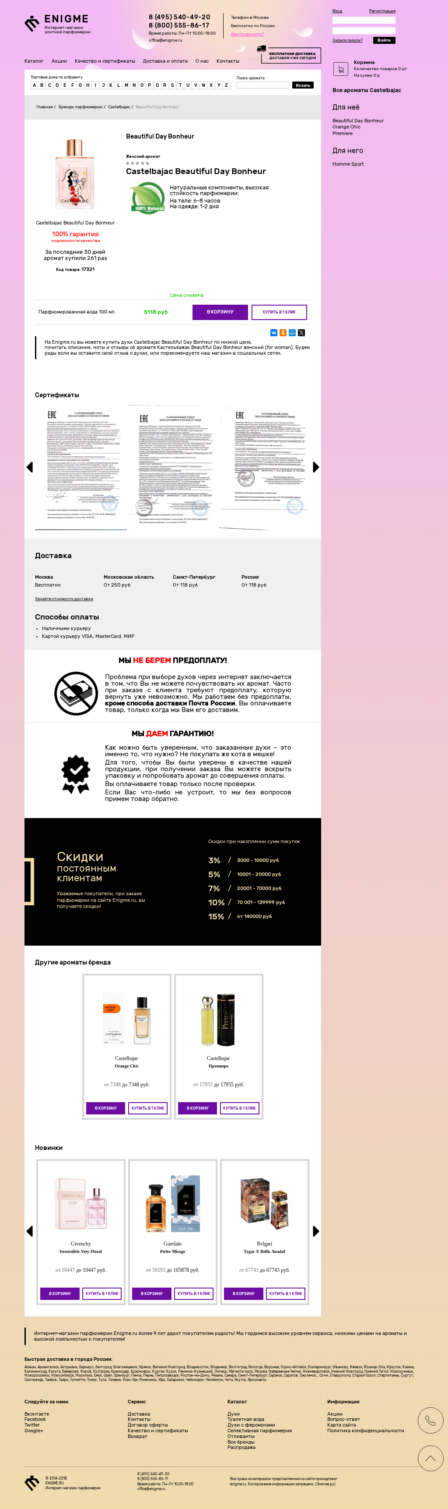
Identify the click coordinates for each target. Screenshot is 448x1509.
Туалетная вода (246, 1419)
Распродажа (242, 1447)
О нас (202, 61)
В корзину (220, 312)
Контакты (228, 61)
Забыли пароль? (347, 41)
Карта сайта (341, 1425)
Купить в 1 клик (279, 312)
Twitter (32, 1425)
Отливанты (241, 1436)
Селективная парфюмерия (260, 1431)
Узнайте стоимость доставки (64, 598)
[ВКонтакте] (273, 332)
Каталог (34, 61)
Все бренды (241, 1442)
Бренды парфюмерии (80, 106)
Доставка (139, 1414)
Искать (303, 85)
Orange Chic (346, 127)
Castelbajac (119, 106)
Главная (44, 106)
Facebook (35, 1419)
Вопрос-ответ (343, 1419)
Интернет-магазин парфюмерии (73, 1333)
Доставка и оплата (165, 61)
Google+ (33, 1431)
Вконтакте (36, 1414)
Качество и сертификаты (105, 61)
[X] (301, 332)
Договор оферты (148, 1425)
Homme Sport (348, 164)
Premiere (342, 133)
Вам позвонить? (247, 34)
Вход (337, 11)
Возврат (137, 1436)
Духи (234, 1414)
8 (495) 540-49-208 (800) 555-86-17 (179, 21)
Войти (384, 40)
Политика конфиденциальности (365, 1431)
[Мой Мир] (292, 332)
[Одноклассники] (283, 332)
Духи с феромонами (251, 1425)
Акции (59, 61)
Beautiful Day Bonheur (358, 121)
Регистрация (382, 11)
